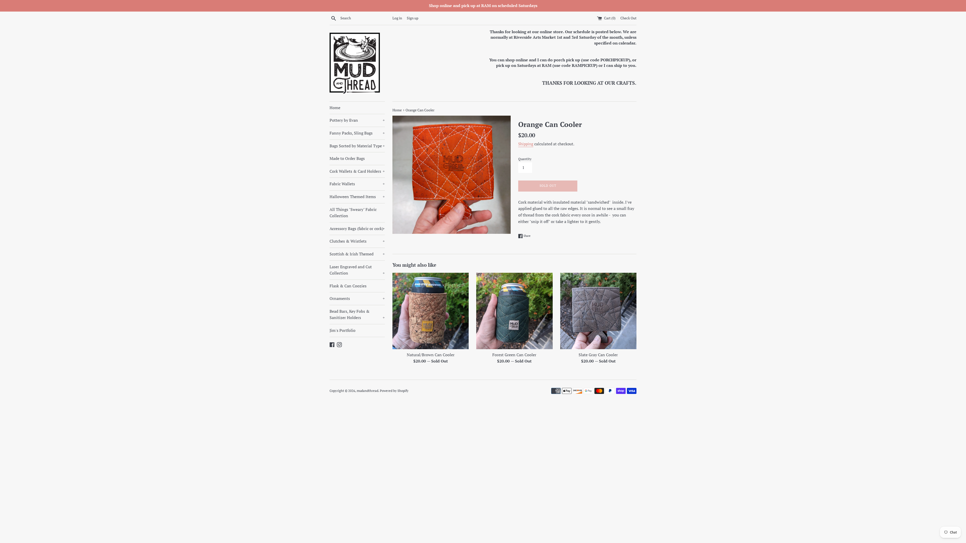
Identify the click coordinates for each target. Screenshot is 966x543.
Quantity (525, 159)
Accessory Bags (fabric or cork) (357, 228)
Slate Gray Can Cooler (598, 354)
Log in (397, 18)
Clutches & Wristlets (357, 241)
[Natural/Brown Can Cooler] (430, 311)
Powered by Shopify (394, 391)
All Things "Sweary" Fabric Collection (353, 213)
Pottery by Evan (357, 120)
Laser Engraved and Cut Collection (357, 270)
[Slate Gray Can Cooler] (598, 311)
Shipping (525, 143)
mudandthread (367, 391)
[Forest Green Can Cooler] (514, 311)
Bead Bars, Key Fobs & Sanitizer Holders (357, 314)
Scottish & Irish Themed (357, 254)
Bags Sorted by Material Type (357, 146)
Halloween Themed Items (357, 196)
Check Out (628, 18)
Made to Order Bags (347, 158)
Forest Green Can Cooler (514, 354)
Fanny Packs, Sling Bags (357, 133)
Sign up (412, 18)
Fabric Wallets (357, 184)
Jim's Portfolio (342, 330)
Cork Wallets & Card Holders (357, 171)
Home (335, 107)
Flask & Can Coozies (348, 286)
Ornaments (357, 298)
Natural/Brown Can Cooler (431, 354)
